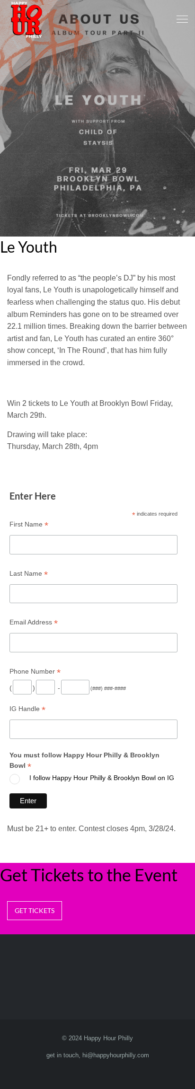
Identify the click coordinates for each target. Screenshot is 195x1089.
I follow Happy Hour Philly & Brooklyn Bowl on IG (101, 778)
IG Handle (27, 708)
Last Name (28, 573)
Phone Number (35, 671)
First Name (28, 524)
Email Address (33, 622)
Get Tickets (34, 910)
